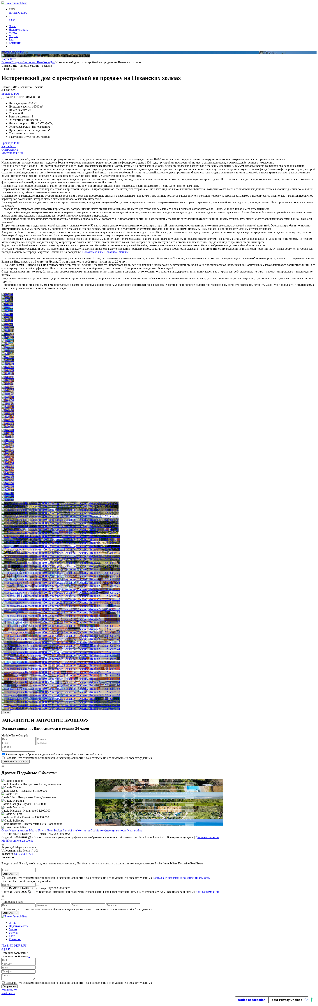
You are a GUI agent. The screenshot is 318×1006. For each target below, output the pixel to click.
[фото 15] (7, 344)
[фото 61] (7, 496)
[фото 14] (7, 340)
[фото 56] (7, 479)
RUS (24, 945)
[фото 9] (7, 324)
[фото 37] (7, 416)
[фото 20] (7, 360)
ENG (17, 12)
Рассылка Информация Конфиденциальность (181, 877)
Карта (5, 59)
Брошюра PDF (10, 93)
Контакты (83, 830)
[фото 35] (7, 410)
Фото (13, 59)
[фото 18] (7, 354)
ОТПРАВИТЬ (10, 874)
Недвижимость (18, 830)
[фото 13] (7, 337)
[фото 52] (7, 466)
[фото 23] (7, 370)
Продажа (17, 62)
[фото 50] (7, 460)
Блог (12, 936)
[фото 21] (7, 363)
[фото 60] (7, 493)
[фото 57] (7, 483)
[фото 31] (7, 397)
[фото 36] (7, 413)
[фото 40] (7, 426)
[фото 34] (7, 407)
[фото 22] (7, 367)
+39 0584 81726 (23, 853)
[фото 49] (7, 456)
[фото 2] (7, 300)
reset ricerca (8, 993)
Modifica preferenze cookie (17, 840)
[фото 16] (7, 347)
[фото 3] (7, 304)
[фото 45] (7, 443)
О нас (5, 830)
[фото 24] (7, 373)
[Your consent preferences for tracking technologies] (311, 999)
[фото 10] (7, 327)
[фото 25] (7, 377)
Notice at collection (252, 1000)
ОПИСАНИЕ (9, 149)
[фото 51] (7, 463)
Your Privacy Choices (287, 1000)
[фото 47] (7, 450)
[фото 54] (7, 473)
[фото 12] (7, 334)
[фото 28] (7, 387)
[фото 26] (7, 380)
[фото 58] (7, 486)
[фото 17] (7, 350)
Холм (46, 62)
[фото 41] (7, 430)
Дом (52, 62)
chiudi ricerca (9, 989)
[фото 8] (7, 320)
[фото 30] (7, 393)
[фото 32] (7, 400)
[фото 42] (7, 433)
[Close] (2, 766)
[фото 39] (7, 423)
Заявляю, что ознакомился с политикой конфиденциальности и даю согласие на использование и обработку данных (108, 877)
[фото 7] (7, 317)
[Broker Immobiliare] (14, 3)
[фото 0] (7, 294)
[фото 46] (7, 446)
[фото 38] (7, 420)
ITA (11, 12)
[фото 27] (7, 383)
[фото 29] (7, 390)
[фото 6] (7, 314)
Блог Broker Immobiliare (62, 830)
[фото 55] (7, 476)
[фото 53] (7, 470)
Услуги (42, 830)
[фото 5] (7, 310)
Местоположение (12, 152)
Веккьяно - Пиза (33, 62)
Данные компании (207, 837)
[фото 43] (7, 436)
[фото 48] (7, 453)
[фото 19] (7, 357)
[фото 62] (7, 499)
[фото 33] (7, 403)
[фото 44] (7, 440)
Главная (6, 62)
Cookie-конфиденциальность (109, 830)
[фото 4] (7, 307)
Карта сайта (134, 830)
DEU (24, 12)
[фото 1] (7, 297)
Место (33, 830)
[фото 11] (7, 330)
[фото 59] (7, 489)
